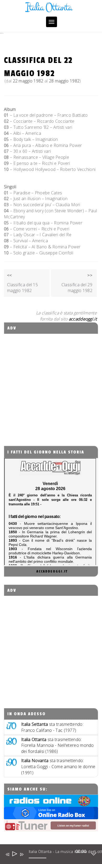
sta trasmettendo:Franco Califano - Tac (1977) (52, 727)
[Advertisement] (51, 385)
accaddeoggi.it (52, 571)
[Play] (14, 854)
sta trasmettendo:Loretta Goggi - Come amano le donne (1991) (58, 767)
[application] (47, 855)
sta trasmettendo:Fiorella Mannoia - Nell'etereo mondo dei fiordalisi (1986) (57, 745)
